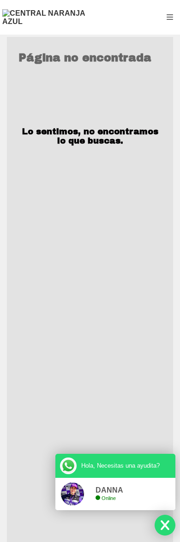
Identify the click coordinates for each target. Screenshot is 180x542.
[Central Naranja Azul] (46, 17)
